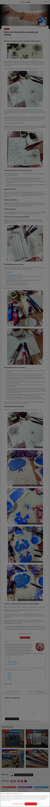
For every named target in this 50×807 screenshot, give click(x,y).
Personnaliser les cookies (17, 803)
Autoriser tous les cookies (30, 803)
